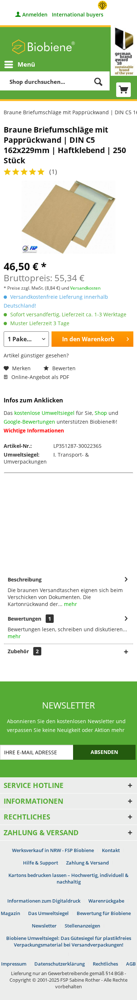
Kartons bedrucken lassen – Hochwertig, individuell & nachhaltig (68, 878)
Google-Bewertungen (29, 421)
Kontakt (111, 850)
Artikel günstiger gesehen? (36, 355)
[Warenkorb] (123, 89)
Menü (26, 64)
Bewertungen (24, 618)
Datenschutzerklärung (59, 963)
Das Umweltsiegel (48, 913)
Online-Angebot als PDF (39, 376)
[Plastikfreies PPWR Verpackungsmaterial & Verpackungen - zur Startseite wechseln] (43, 47)
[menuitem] (19, 64)
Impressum (13, 963)
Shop (101, 412)
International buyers (77, 14)
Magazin (10, 913)
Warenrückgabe (106, 900)
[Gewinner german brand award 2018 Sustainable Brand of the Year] (124, 50)
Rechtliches (105, 963)
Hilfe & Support (40, 862)
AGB (131, 963)
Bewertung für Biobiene (104, 913)
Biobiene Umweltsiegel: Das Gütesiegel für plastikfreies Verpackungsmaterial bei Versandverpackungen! (68, 941)
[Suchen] (98, 81)
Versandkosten (85, 288)
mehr (69, 604)
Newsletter (44, 925)
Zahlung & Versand (87, 862)
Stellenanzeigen (82, 925)
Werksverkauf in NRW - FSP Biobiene (53, 850)
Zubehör (23, 651)
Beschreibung (25, 579)
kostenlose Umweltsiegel (44, 412)
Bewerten (63, 368)
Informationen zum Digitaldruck (43, 900)
